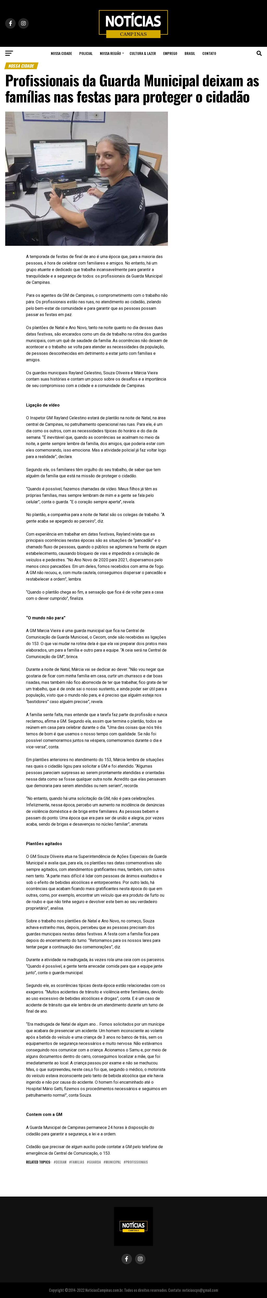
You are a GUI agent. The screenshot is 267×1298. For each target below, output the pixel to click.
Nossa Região (110, 53)
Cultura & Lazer (143, 53)
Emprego (170, 53)
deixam (61, 1162)
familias (77, 1162)
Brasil (190, 53)
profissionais (137, 1162)
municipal (113, 1162)
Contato (209, 53)
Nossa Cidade (61, 53)
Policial (86, 53)
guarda (95, 1162)
